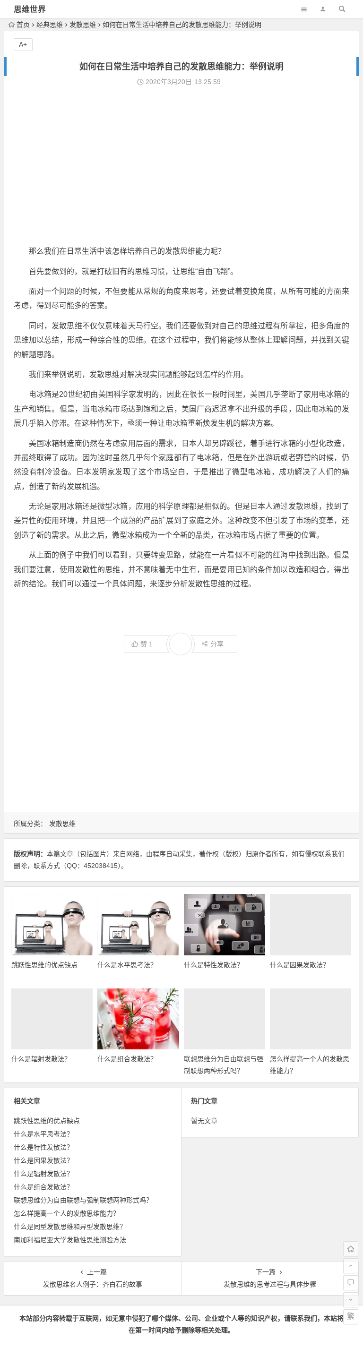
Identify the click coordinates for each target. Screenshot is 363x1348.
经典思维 (49, 24)
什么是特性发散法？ (213, 965)
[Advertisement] (181, 166)
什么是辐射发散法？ (41, 1059)
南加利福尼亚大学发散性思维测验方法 (70, 1240)
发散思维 (82, 24)
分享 (217, 644)
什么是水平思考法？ (127, 965)
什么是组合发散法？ (127, 1059)
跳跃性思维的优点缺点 (44, 965)
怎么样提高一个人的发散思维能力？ (67, 1213)
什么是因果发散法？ (299, 965)
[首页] (350, 1248)
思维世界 (30, 9)
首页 (23, 24)
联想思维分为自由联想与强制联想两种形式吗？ (83, 1200)
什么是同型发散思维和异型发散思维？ (70, 1226)
